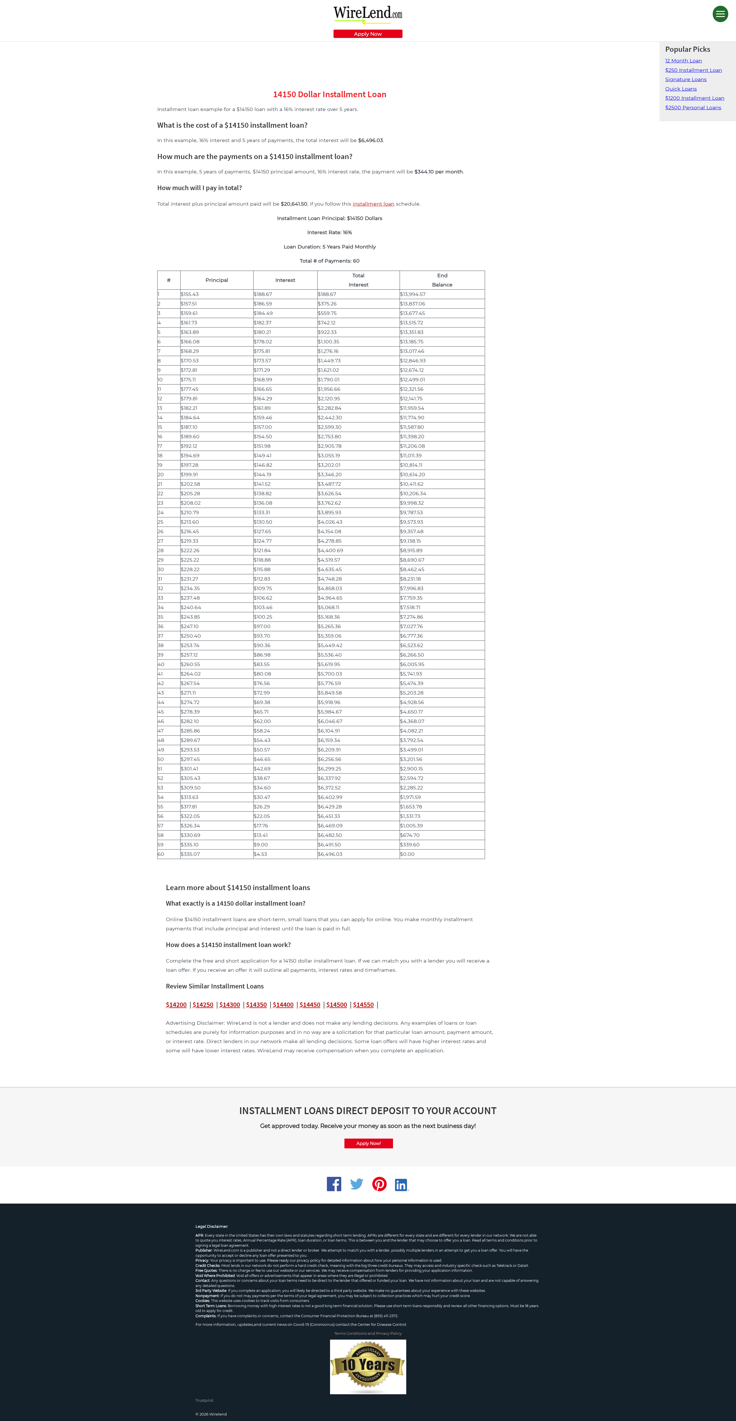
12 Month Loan (683, 61)
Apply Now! (368, 1143)
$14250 (203, 1004)
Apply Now (368, 34)
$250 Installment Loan (693, 70)
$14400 (283, 1004)
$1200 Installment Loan (694, 98)
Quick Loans (681, 89)
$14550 (363, 1004)
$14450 (310, 1004)
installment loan (373, 204)
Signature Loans (686, 79)
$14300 (229, 1004)
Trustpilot (204, 1400)
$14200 (176, 1004)
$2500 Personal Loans (693, 107)
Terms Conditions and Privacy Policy (368, 1333)
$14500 (336, 1004)
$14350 (256, 1004)
